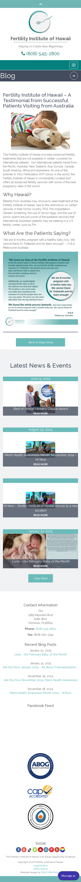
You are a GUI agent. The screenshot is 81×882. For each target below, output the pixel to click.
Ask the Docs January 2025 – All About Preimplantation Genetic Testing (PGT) (40, 667)
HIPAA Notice (40, 869)
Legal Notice (40, 865)
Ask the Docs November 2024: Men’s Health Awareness (40, 680)
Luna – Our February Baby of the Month (40, 654)
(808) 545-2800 (42, 53)
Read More (40, 413)
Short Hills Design (51, 872)
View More (40, 578)
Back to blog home (40, 342)
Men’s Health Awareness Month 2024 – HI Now (40, 692)
